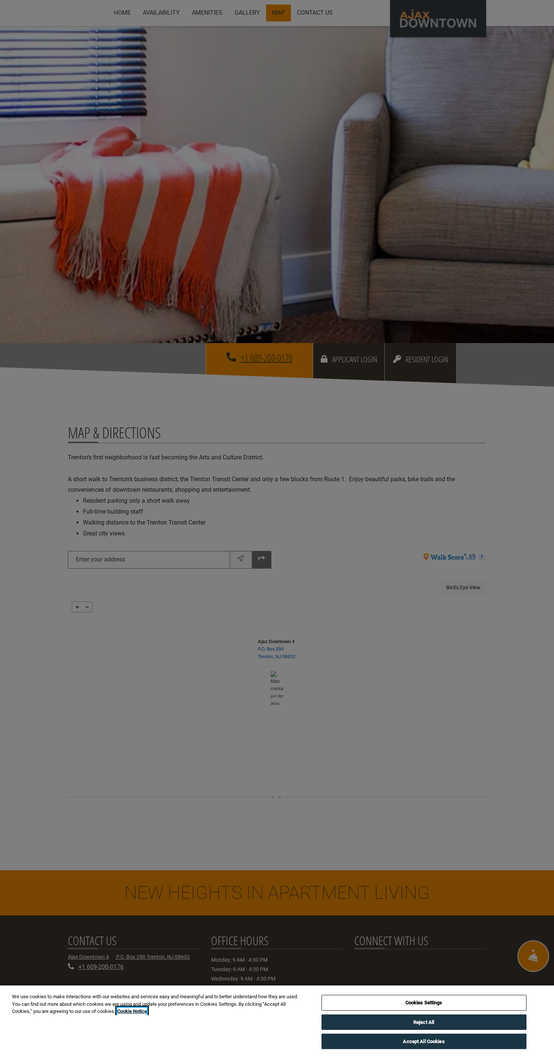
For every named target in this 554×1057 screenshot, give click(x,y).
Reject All (423, 1022)
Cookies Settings (424, 1002)
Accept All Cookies (423, 1041)
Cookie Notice (132, 1011)
